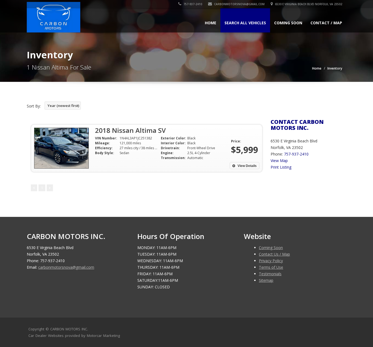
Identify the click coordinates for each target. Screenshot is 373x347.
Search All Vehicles (245, 22)
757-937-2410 (192, 4)
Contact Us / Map (274, 254)
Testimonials (270, 273)
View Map (279, 160)
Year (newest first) (63, 105)
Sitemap (266, 280)
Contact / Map (326, 22)
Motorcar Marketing (103, 335)
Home (210, 22)
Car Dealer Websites (46, 335)
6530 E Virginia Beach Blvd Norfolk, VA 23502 (308, 4)
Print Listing (281, 167)
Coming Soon (288, 22)
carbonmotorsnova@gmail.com (239, 4)
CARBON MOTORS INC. (69, 329)
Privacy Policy (271, 260)
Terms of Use (271, 267)
